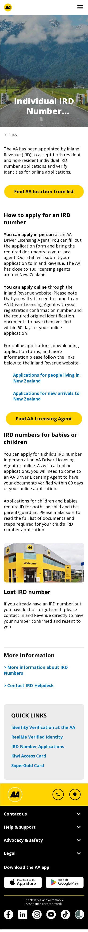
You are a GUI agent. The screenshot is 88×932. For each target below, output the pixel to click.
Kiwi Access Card (28, 756)
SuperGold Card (27, 765)
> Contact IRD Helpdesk (29, 685)
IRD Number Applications (37, 746)
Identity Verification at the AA (43, 727)
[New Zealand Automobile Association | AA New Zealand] (8, 7)
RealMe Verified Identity (37, 737)
